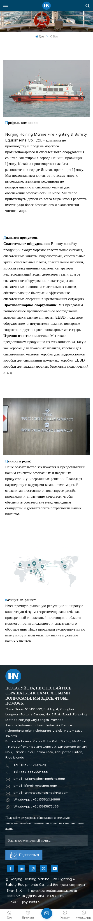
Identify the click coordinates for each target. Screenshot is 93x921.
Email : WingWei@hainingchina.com (41, 792)
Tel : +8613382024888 (31, 771)
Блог (10, 890)
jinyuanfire (31, 902)
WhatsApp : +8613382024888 (37, 799)
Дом (41, 36)
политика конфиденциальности (54, 890)
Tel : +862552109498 (30, 765)
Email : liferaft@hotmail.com (35, 785)
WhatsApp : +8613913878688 (36, 806)
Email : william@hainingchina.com (39, 778)
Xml (22, 890)
